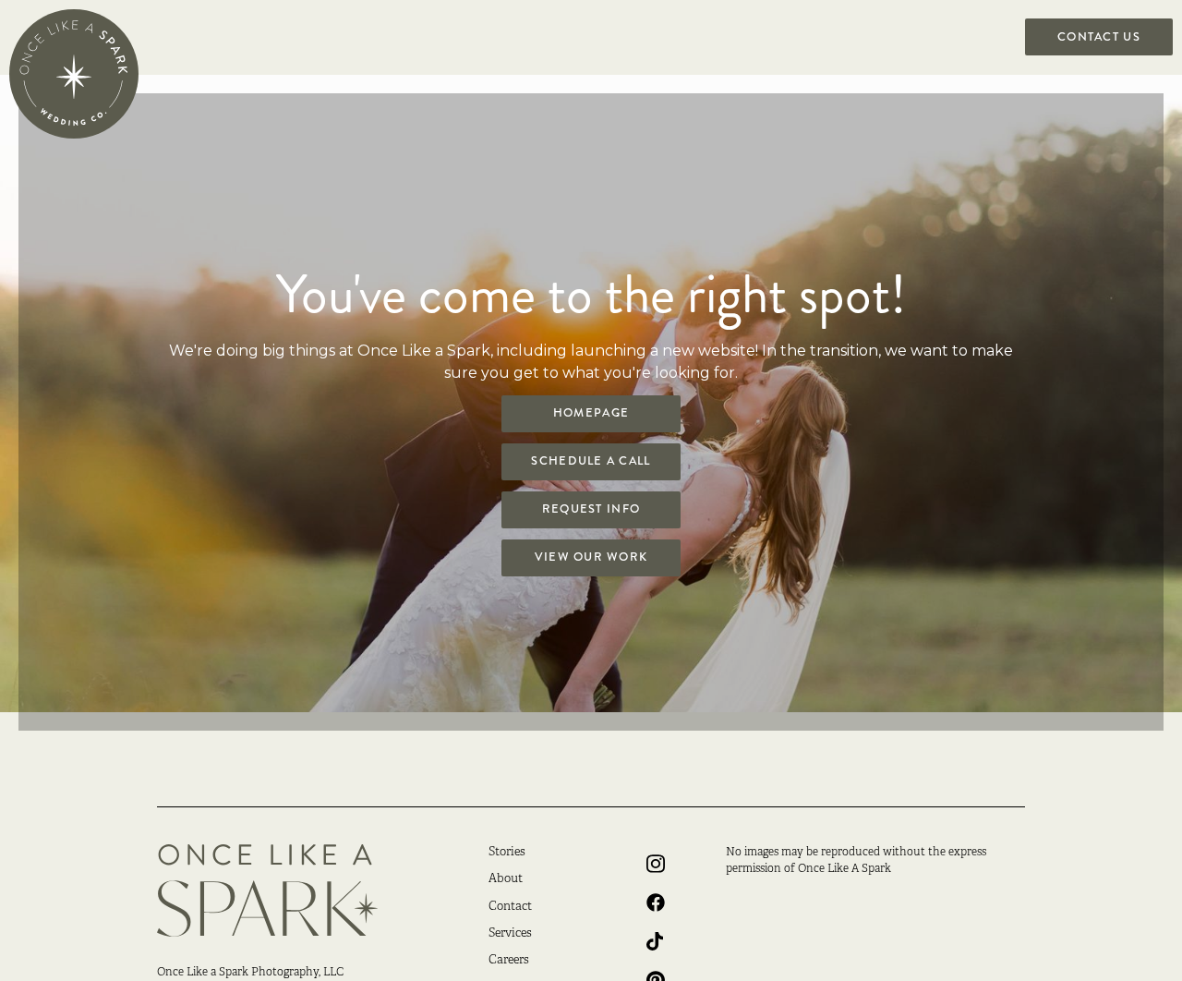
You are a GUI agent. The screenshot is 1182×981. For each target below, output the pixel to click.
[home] (74, 74)
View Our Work (591, 557)
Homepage (591, 413)
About (505, 879)
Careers (508, 960)
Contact (510, 907)
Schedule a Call (590, 461)
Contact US (1098, 37)
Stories (506, 852)
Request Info (591, 509)
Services (510, 933)
